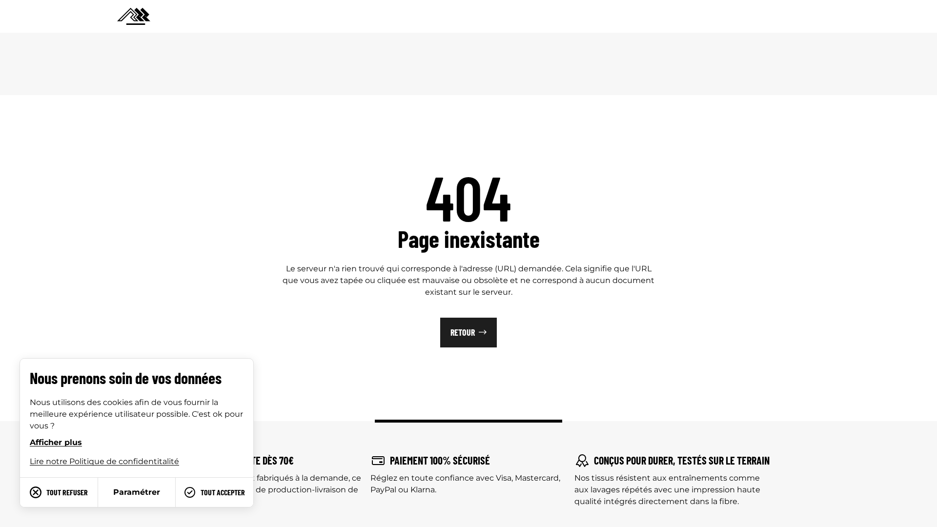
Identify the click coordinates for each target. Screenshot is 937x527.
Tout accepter (223, 492)
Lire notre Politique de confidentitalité (104, 461)
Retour (462, 332)
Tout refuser (67, 492)
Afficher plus (56, 442)
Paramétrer (136, 492)
